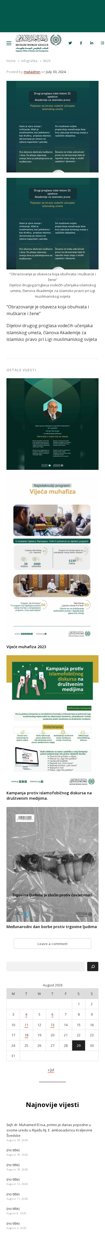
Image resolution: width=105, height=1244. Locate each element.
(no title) (12, 1150)
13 (52, 1024)
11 (26, 1024)
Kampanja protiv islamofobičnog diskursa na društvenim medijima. (49, 795)
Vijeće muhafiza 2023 (26, 646)
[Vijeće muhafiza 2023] (52, 475)
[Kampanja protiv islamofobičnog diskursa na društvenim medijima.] (52, 658)
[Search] (92, 966)
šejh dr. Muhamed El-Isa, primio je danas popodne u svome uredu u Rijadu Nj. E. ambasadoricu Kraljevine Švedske (49, 1130)
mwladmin (32, 71)
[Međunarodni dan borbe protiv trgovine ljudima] (52, 810)
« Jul (51, 1069)
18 (26, 1035)
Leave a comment (52, 943)
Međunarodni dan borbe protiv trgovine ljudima (51, 926)
